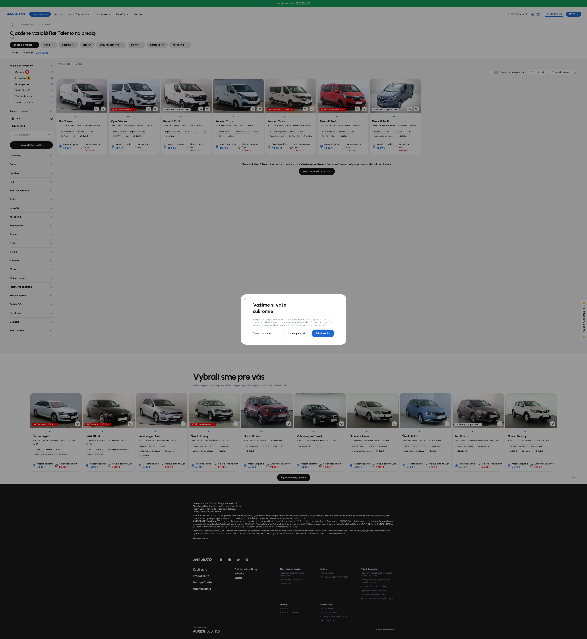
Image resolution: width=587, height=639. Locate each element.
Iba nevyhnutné (296, 333)
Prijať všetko (323, 333)
